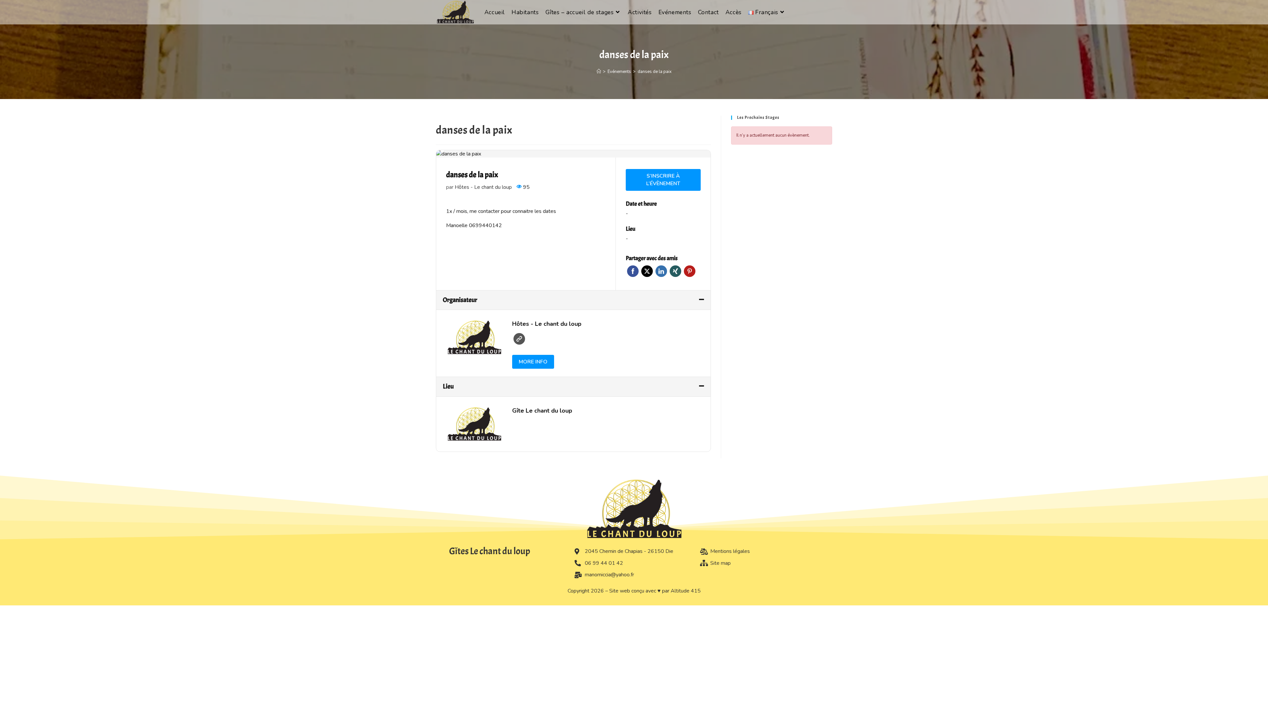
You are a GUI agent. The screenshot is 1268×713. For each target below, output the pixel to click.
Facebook (633, 271)
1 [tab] (442, 151)
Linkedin (661, 271)
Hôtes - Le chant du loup (483, 187)
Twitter (647, 271)
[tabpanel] (573, 154)
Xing (675, 271)
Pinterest (689, 271)
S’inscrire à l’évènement (663, 179)
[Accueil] (599, 72)
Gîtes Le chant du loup (489, 551)
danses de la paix (655, 72)
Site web (519, 339)
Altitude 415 (686, 590)
